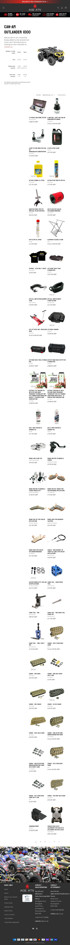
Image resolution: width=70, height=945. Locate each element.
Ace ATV (32, 942)
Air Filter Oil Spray (35, 240)
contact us (8, 47)
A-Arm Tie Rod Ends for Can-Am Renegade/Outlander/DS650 (37, 150)
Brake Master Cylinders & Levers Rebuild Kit (37, 490)
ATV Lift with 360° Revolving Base (38, 330)
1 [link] (35, 842)
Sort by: (38, 95)
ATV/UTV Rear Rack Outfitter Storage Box (57, 361)
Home (6, 889)
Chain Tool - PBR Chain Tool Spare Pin (56, 613)
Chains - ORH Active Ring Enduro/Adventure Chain (55, 734)
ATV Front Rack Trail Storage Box (54, 269)
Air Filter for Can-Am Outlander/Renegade (54, 210)
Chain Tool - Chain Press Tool (55, 583)
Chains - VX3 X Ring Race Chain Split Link (36, 796)
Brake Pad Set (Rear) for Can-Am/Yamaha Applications (56, 490)
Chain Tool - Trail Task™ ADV (37, 644)
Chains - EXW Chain (34, 674)
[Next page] (59, 842)
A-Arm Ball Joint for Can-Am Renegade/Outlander (56, 118)
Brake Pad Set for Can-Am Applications (37, 520)
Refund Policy (8, 911)
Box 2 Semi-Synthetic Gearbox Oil (35, 428)
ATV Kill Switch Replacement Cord (38, 300)
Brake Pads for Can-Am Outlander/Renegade (36, 551)
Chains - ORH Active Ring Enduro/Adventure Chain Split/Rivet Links (36, 765)
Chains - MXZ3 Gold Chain (36, 733)
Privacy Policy (8, 903)
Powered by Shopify (39, 942)
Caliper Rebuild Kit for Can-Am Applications (38, 583)
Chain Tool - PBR (34, 613)
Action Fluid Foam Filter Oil (56, 180)
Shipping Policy (8, 907)
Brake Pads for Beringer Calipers (55, 520)
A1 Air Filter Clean (53, 148)
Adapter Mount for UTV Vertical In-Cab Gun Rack (37, 210)
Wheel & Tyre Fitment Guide (10, 898)
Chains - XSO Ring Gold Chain (56, 796)
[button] (3, 8)
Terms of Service (9, 914)
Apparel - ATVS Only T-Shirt (37, 268)
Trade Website (8, 918)
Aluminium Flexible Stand (55, 240)
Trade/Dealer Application (11, 922)
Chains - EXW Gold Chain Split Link (55, 674)
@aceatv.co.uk (41, 921)
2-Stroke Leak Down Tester (37, 118)
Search (6, 893)
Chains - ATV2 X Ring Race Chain (55, 644)
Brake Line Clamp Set (35, 458)
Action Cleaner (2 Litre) (36, 180)
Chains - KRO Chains (35, 704)
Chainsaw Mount (34, 826)
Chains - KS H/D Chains (54, 704)
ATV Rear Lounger (53, 329)
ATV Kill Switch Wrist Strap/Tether (54, 300)
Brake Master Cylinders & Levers (56, 459)
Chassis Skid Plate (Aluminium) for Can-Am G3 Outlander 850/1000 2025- (56, 828)
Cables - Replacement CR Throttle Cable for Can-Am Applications (56, 551)
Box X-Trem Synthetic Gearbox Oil (54, 428)
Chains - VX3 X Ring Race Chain (55, 764)
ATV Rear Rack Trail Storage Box (38, 361)
